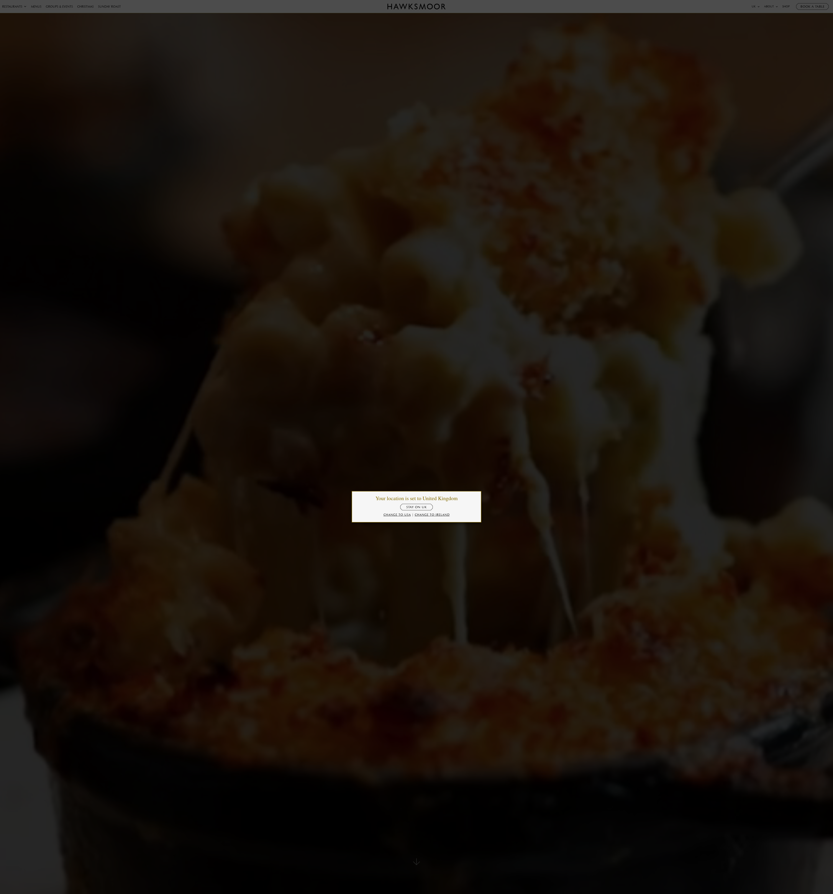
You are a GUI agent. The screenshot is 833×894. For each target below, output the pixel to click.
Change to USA (397, 514)
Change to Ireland (432, 514)
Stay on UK (416, 507)
